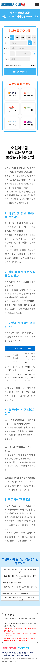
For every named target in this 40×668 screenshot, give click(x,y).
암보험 (12, 37)
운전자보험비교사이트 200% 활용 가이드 (15, 593)
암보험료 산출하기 (20, 71)
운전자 (23, 37)
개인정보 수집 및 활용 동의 (13, 65)
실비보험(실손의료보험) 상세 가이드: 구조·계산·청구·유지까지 (20, 599)
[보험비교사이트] (13, 4)
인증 (34, 54)
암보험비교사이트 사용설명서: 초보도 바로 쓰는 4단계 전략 (19, 577)
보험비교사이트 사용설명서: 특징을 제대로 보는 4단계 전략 (19, 571)
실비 (17, 37)
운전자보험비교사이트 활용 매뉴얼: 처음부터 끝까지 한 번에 (20, 588)
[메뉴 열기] (37, 4)
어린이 (29, 37)
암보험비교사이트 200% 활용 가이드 (13, 583)
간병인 (34, 37)
